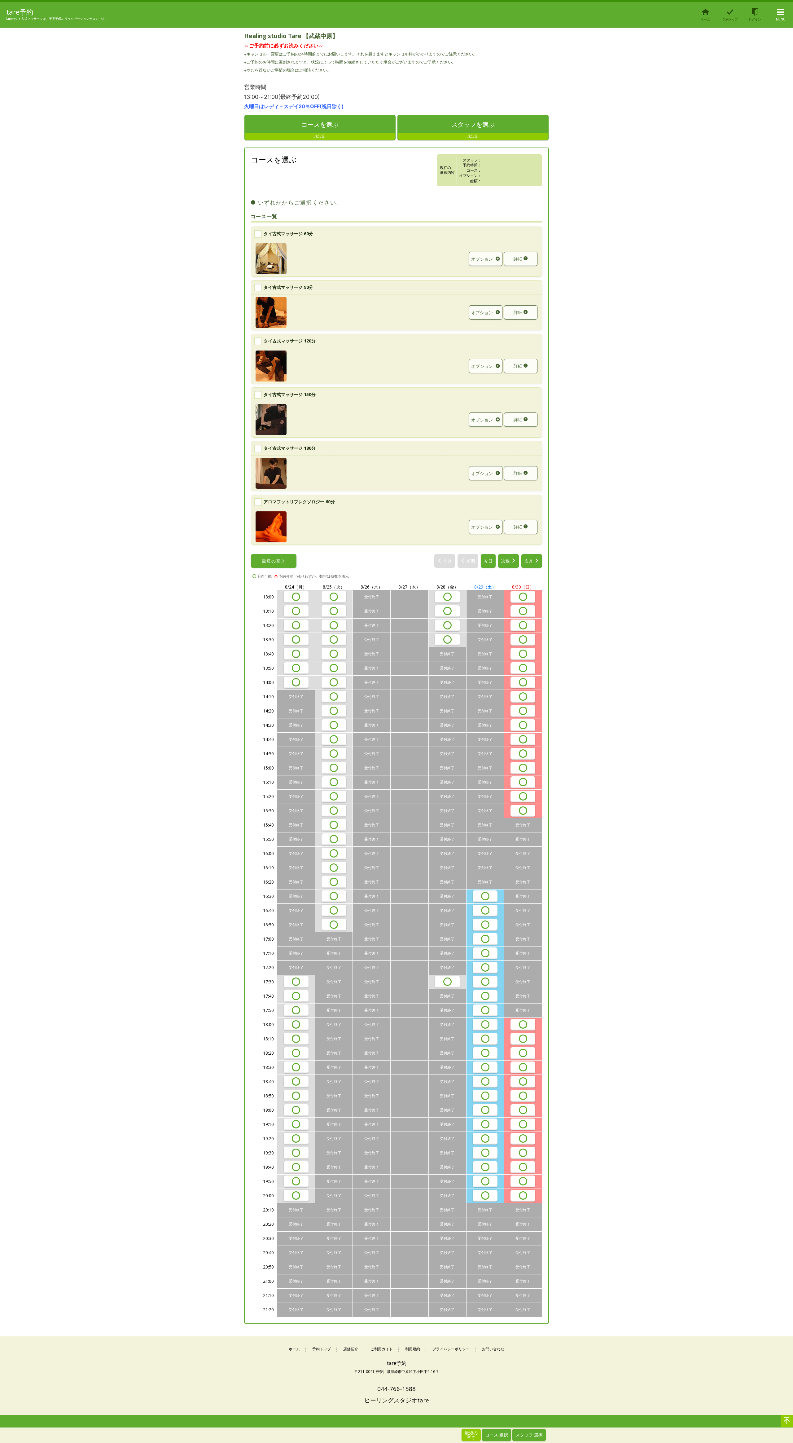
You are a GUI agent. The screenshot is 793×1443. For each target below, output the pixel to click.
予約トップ (321, 1349)
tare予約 (19, 11)
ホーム (294, 1349)
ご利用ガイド (381, 1349)
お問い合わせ (493, 1349)
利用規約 (412, 1349)
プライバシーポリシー (451, 1349)
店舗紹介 (350, 1349)
